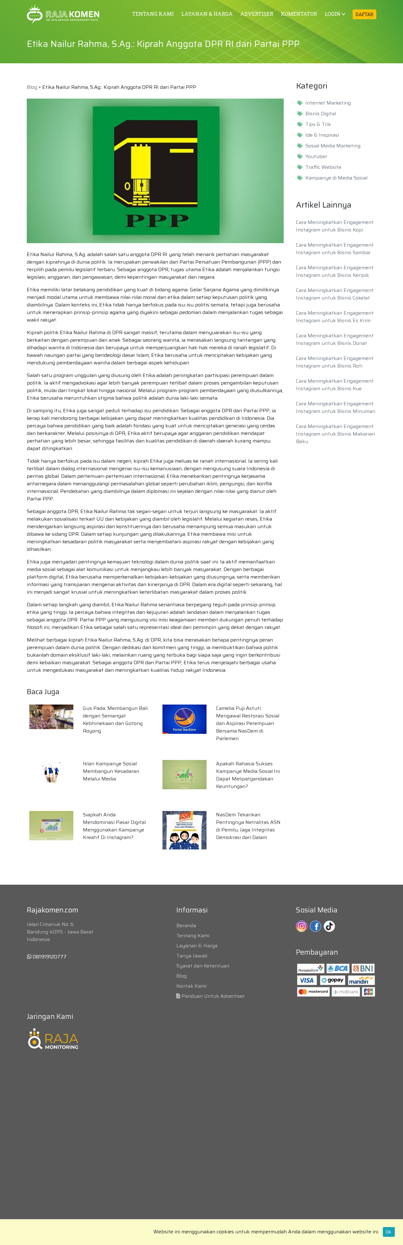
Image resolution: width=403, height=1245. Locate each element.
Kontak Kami (191, 986)
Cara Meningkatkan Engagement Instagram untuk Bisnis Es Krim (335, 316)
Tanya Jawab (191, 956)
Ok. (389, 1231)
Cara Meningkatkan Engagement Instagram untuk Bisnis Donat (335, 339)
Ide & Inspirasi (322, 135)
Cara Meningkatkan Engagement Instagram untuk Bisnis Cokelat (335, 294)
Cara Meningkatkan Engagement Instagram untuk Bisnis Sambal (335, 248)
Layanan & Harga (197, 946)
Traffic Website (323, 167)
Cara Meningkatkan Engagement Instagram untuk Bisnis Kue (335, 384)
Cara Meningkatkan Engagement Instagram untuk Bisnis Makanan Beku (335, 433)
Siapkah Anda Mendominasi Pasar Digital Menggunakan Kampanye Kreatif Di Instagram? (114, 826)
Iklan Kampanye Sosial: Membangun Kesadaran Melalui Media (111, 771)
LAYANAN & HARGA (207, 13)
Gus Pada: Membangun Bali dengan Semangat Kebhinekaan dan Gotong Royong (115, 719)
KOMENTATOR (299, 13)
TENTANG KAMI (153, 13)
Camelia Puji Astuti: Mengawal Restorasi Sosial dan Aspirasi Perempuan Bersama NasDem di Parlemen (247, 723)
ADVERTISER (256, 13)
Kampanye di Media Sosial (336, 178)
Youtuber (316, 156)
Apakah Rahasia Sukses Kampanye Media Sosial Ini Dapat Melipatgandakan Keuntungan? (248, 775)
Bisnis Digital (320, 113)
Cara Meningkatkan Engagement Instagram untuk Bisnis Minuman (335, 407)
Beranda (186, 925)
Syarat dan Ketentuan (202, 966)
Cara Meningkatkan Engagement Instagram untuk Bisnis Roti (335, 362)
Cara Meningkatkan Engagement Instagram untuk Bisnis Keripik (335, 271)
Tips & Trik (318, 124)
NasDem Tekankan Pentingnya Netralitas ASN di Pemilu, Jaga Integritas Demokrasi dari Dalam (248, 826)
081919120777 (48, 957)
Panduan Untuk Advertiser (213, 996)
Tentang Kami (192, 935)
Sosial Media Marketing (332, 146)
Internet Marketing (328, 103)
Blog (32, 87)
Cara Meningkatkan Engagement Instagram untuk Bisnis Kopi (335, 226)
